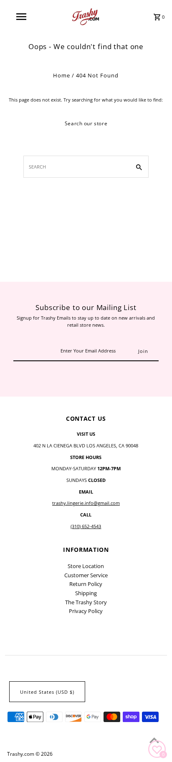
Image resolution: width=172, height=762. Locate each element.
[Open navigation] (22, 16)
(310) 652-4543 (86, 526)
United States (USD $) (47, 692)
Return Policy (85, 584)
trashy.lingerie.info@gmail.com (86, 503)
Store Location (86, 566)
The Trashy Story (86, 602)
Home (61, 75)
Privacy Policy (86, 611)
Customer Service (86, 575)
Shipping (86, 593)
